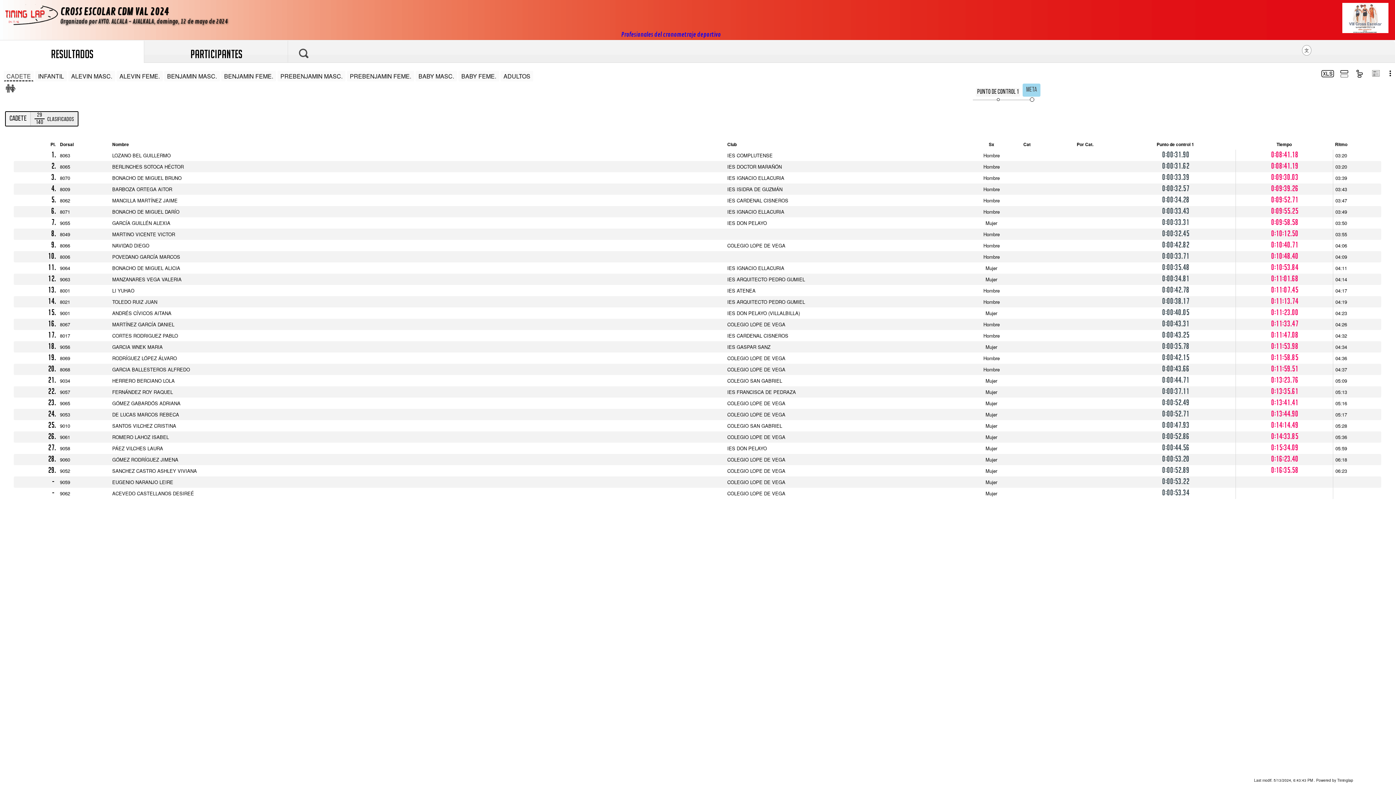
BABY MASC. (436, 76)
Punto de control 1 (998, 92)
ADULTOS (517, 76)
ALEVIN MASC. (91, 76)
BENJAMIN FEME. (248, 76)
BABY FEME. (478, 76)
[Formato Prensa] (1375, 74)
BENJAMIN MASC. (192, 76)
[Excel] (1327, 74)
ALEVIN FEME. (140, 76)
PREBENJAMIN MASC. (311, 76)
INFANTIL (51, 76)
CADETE (19, 76)
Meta (1031, 90)
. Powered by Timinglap (1303, 780)
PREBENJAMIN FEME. (380, 76)
